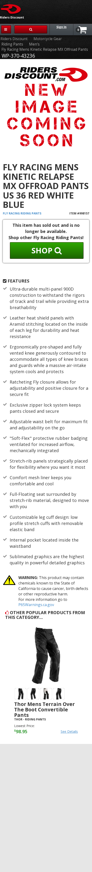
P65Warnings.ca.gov (36, 604)
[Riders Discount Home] (11, 8)
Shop (42, 250)
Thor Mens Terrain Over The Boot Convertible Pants (44, 709)
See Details (69, 731)
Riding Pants (12, 44)
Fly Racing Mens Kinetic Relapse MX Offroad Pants (44, 49)
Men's (34, 44)
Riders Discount (14, 38)
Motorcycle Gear (47, 38)
